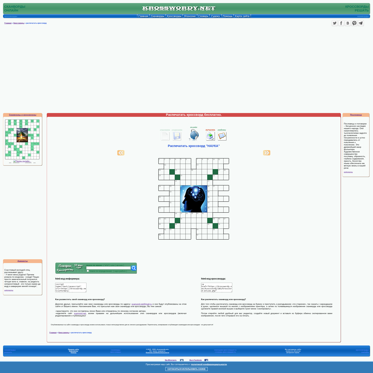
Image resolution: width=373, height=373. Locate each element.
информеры (8, 290)
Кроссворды (18, 23)
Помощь (73, 352)
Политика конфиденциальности (157, 352)
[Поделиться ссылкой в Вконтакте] (348, 23)
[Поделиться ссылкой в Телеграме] (361, 23)
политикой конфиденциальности (209, 364)
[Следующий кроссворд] (266, 155)
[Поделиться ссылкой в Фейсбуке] (341, 23)
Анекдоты (22, 261)
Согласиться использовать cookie (186, 369)
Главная (8, 23)
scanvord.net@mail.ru (142, 304)
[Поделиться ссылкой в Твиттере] (335, 23)
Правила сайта (73, 349)
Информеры (73, 351)
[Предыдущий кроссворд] (120, 155)
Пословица (356, 115)
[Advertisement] (186, 48)
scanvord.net (80, 313)
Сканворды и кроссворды (22, 115)
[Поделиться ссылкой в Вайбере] (354, 23)
